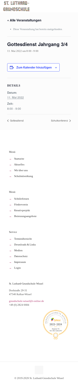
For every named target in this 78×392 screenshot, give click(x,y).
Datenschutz (21, 256)
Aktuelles (19, 164)
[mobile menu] (72, 6)
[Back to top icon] (39, 370)
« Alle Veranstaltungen (24, 20)
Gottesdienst (16, 120)
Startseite (19, 158)
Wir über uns (21, 170)
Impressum (20, 261)
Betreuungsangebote (25, 216)
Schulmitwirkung (23, 176)
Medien (18, 250)
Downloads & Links (25, 244)
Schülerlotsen (21, 198)
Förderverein (21, 204)
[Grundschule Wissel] (16, 6)
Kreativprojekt (22, 210)
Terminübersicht (23, 238)
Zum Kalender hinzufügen (34, 67)
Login (17, 267)
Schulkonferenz (60, 120)
